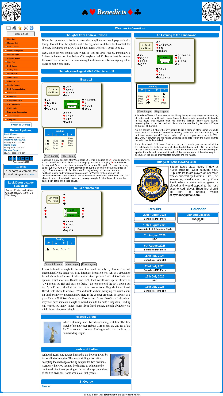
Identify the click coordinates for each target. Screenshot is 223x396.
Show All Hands (53, 264)
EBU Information (14, 104)
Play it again (68, 156)
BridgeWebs (11, 120)
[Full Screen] (9, 28)
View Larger (51, 156)
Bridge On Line (13, 81)
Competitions (12, 97)
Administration (13, 116)
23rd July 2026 (154, 266)
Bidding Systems (13, 85)
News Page (11, 62)
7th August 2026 (155, 235)
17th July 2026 (154, 276)
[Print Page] (15, 28)
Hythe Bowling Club (15, 51)
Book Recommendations (16, 89)
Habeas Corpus (13, 54)
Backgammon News (14, 100)
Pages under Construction (17, 112)
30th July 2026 (154, 255)
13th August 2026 (154, 225)
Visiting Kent (12, 70)
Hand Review (12, 74)
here (31, 174)
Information (11, 93)
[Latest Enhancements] (21, 28)
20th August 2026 (154, 214)
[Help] (32, 28)
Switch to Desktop (20, 124)
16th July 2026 (154, 286)
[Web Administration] (26, 28)
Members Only (12, 43)
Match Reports (12, 77)
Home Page (11, 39)
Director (46, 386)
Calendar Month (13, 58)
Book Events (12, 66)
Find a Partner (12, 47)
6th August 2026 (155, 245)
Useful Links (12, 108)
